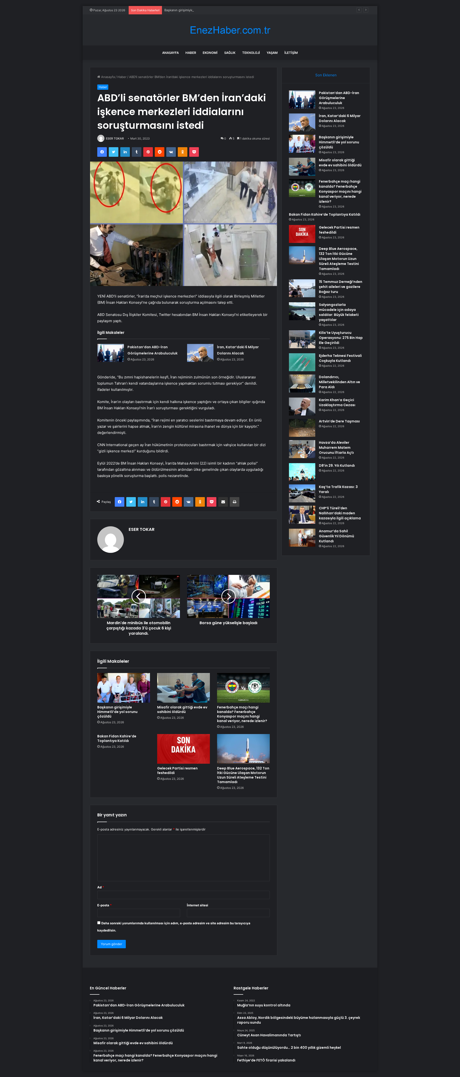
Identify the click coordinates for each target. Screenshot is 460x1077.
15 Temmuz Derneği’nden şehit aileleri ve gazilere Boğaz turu (340, 286)
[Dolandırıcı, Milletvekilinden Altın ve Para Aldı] (302, 384)
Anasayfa (170, 53)
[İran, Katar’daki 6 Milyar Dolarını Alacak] (200, 353)
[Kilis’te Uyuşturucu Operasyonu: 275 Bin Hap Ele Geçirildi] (302, 339)
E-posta (104, 905)
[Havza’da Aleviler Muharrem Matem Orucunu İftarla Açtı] (302, 449)
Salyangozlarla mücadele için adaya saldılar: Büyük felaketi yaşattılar (339, 312)
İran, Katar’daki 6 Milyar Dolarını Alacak (340, 118)
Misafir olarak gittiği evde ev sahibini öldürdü (182, 709)
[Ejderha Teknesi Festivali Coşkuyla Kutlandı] (302, 362)
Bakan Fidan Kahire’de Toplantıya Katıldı (116, 738)
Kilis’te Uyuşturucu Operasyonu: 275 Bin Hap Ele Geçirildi (341, 337)
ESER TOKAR (115, 138)
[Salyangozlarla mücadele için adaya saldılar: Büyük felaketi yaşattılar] (302, 311)
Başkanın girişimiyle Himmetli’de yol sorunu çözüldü (202, 10)
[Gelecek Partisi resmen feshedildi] (183, 749)
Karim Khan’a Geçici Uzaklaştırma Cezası (337, 402)
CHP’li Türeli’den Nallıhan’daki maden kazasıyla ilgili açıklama (340, 513)
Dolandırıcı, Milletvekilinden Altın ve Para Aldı (339, 382)
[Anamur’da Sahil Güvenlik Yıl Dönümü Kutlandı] (302, 538)
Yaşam (272, 53)
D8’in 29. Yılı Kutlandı (337, 465)
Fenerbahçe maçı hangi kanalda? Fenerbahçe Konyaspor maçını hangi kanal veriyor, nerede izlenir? (242, 714)
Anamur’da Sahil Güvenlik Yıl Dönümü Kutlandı (336, 536)
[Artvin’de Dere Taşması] (302, 428)
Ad (100, 887)
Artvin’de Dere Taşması (339, 421)
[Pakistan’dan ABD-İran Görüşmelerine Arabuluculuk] (111, 353)
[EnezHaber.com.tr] (230, 30)
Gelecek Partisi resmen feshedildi (177, 770)
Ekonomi (210, 53)
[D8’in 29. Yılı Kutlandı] (302, 472)
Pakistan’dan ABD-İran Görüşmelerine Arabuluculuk (339, 97)
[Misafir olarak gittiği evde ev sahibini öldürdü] (183, 688)
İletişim (291, 53)
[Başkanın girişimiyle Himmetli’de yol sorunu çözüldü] (123, 688)
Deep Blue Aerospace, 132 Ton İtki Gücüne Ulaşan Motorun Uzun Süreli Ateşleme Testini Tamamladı (243, 775)
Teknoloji (251, 53)
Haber (190, 53)
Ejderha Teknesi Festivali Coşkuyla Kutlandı (340, 358)
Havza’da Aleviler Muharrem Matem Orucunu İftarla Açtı (336, 447)
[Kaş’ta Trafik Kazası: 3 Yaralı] (302, 493)
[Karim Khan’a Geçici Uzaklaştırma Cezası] (302, 406)
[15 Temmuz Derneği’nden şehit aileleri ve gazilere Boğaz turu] (302, 288)
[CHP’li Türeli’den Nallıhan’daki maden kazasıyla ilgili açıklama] (302, 515)
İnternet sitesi (197, 905)
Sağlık (230, 53)
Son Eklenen (326, 75)
